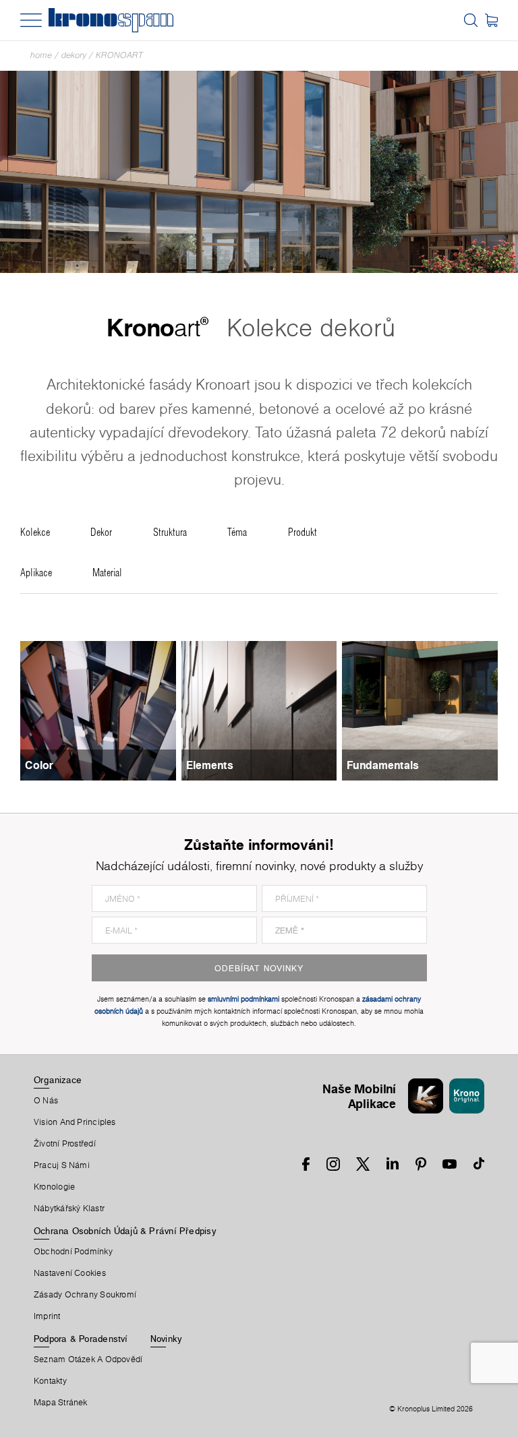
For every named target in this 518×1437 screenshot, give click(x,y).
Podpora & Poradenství (81, 1338)
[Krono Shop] (491, 20)
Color (39, 765)
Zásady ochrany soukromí (85, 1294)
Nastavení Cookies (70, 1273)
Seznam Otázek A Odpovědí (88, 1359)
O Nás (46, 1100)
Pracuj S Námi (62, 1165)
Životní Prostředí (65, 1143)
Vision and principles (75, 1122)
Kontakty (50, 1381)
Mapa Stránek (61, 1402)
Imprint (47, 1316)
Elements (209, 765)
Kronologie (54, 1187)
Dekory (73, 55)
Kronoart (119, 55)
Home (41, 55)
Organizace (58, 1080)
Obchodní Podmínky (73, 1251)
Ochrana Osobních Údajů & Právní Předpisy (125, 1230)
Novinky (166, 1338)
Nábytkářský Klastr (69, 1208)
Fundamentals (383, 765)
